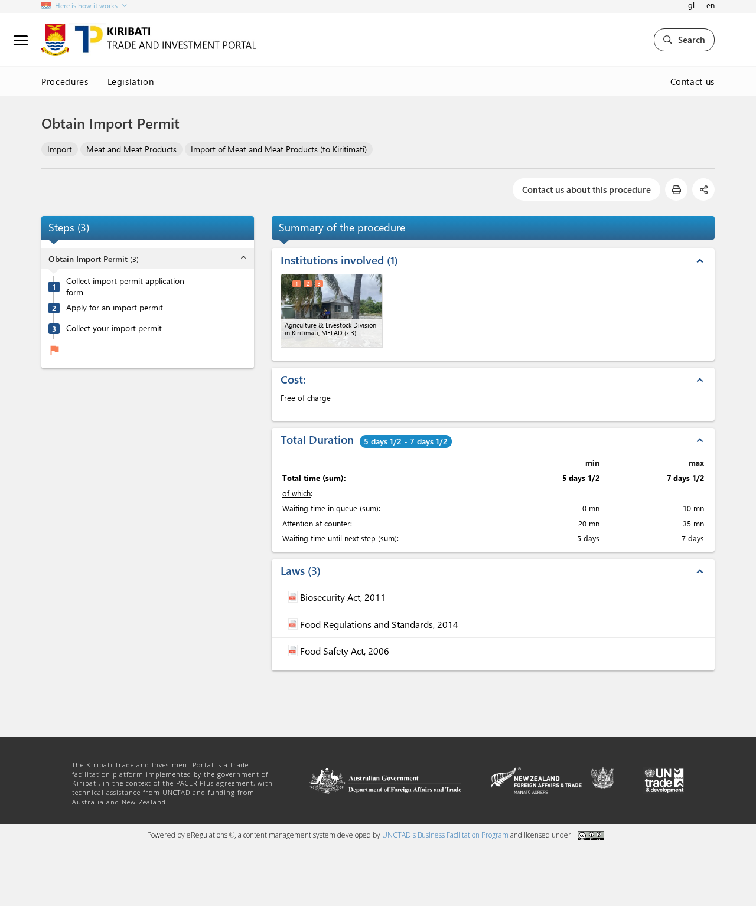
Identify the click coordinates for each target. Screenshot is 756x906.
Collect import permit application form (125, 286)
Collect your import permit (114, 328)
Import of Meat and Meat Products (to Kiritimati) (279, 149)
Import (59, 149)
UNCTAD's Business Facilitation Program (445, 835)
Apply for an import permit (114, 308)
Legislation (130, 81)
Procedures (65, 81)
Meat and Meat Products (131, 149)
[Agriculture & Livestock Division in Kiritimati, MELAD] (332, 311)
